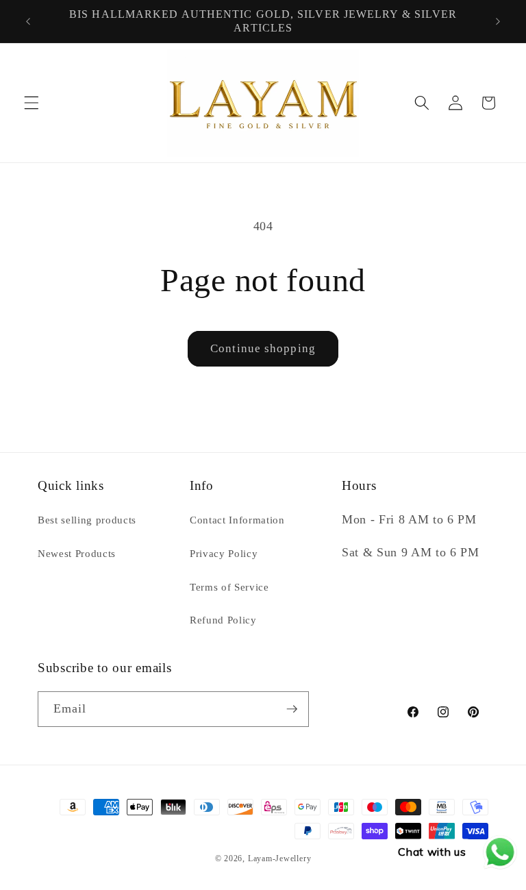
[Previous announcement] (28, 21)
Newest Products (77, 553)
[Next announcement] (498, 21)
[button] (31, 102)
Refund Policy (223, 620)
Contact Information (237, 520)
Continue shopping (263, 348)
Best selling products (87, 520)
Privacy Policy (224, 553)
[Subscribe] (291, 709)
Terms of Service (229, 587)
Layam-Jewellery (280, 858)
